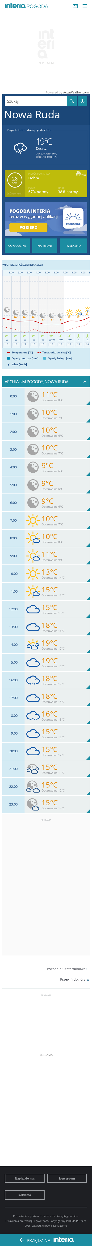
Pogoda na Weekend (73, 245)
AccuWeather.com (76, 92)
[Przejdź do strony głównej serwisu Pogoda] (37, 6)
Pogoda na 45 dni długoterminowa (45, 245)
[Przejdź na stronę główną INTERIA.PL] (15, 6)
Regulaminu (70, 1216)
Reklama (24, 1195)
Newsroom (67, 1178)
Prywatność (41, 1221)
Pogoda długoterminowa (66, 969)
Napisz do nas (25, 1178)
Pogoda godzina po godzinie (17, 245)
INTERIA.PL (72, 1221)
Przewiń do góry (72, 979)
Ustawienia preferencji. (19, 1221)
